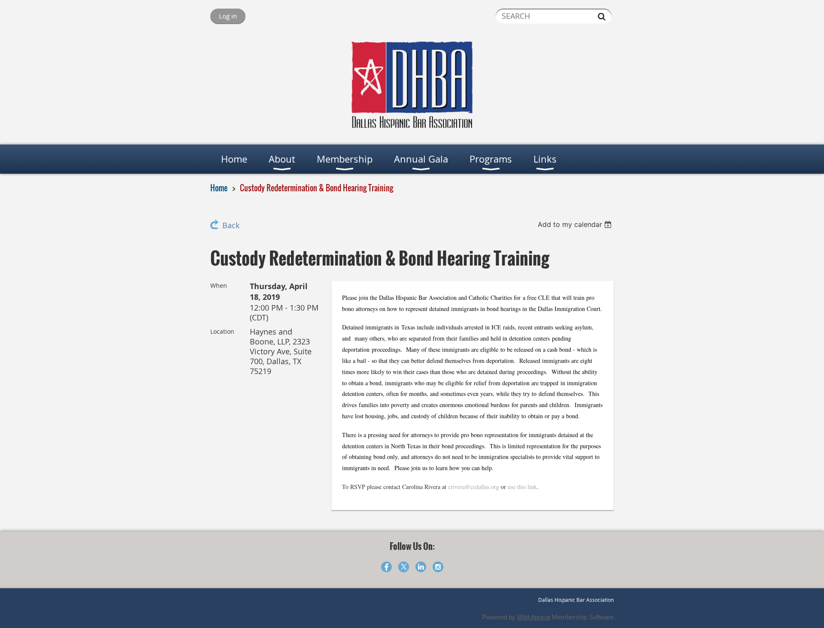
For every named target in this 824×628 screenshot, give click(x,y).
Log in (228, 16)
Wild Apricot (533, 617)
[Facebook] (386, 567)
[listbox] (576, 224)
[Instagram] (438, 567)
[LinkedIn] (420, 567)
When (218, 285)
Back (230, 225)
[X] (403, 567)
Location (222, 331)
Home (218, 187)
